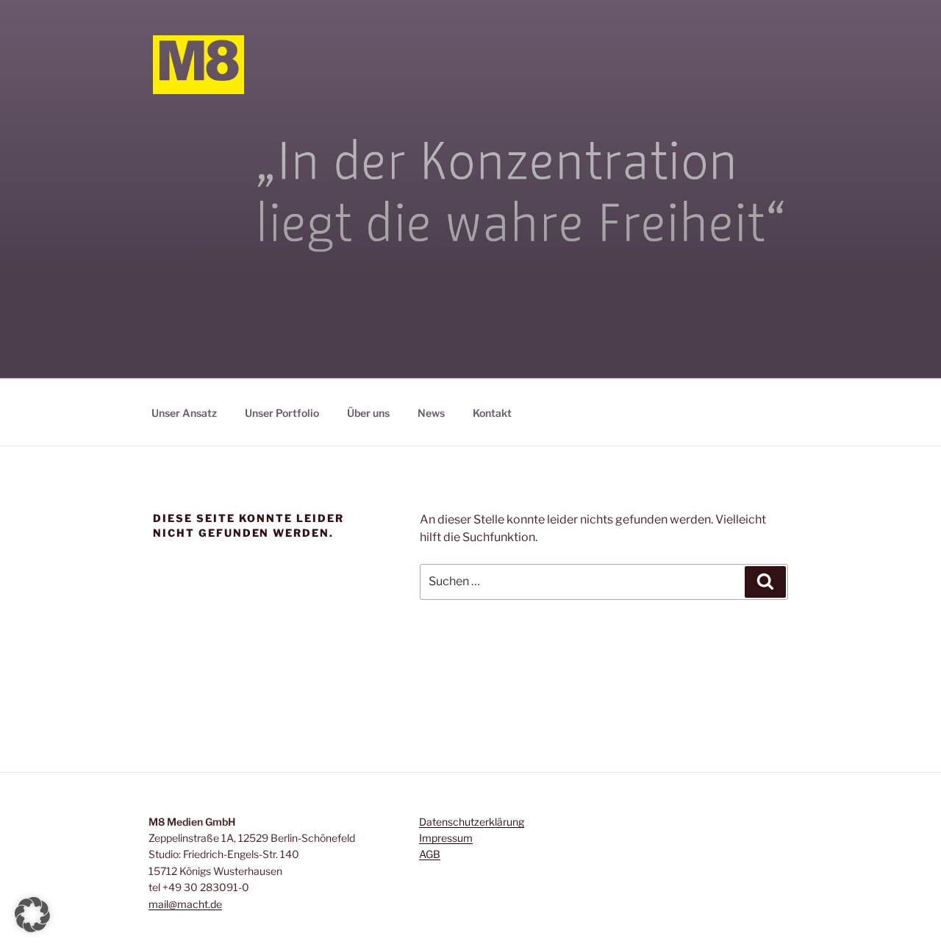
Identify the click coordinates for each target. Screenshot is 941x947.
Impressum (446, 838)
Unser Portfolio (282, 413)
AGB (429, 854)
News (431, 413)
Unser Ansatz (184, 413)
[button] (32, 914)
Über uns (368, 413)
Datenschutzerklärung (471, 821)
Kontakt (492, 413)
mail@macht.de (185, 904)
